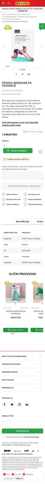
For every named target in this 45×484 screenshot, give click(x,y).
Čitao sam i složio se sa (22, 437)
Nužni (8, 474)
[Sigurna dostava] (3, 204)
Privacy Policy (6, 445)
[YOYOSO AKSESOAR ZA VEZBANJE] (16, 293)
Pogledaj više (23, 10)
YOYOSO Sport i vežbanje (12, 19)
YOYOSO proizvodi (9, 17)
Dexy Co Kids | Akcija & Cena (11, 14)
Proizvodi (26, 14)
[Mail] (29, 74)
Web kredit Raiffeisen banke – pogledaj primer (24, 186)
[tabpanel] (22, 44)
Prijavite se (22, 431)
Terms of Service (20, 445)
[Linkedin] (27, 404)
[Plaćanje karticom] (25, 204)
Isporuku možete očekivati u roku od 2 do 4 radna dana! (22, 8)
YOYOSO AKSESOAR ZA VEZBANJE (16, 312)
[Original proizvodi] (3, 199)
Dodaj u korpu (18, 151)
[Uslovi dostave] (3, 194)
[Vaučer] (26, 451)
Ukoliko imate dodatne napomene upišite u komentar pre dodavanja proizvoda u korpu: (22, 168)
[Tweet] (22, 74)
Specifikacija (22, 221)
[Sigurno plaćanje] (25, 199)
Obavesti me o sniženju (34, 132)
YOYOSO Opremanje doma (27, 17)
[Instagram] (19, 404)
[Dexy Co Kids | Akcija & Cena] (22, 3)
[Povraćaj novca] (25, 194)
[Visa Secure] (33, 451)
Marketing (29, 474)
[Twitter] (12, 404)
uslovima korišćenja (31, 437)
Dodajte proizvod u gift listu (18, 159)
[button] (40, 151)
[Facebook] (16, 74)
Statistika (18, 474)
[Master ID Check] (39, 451)
